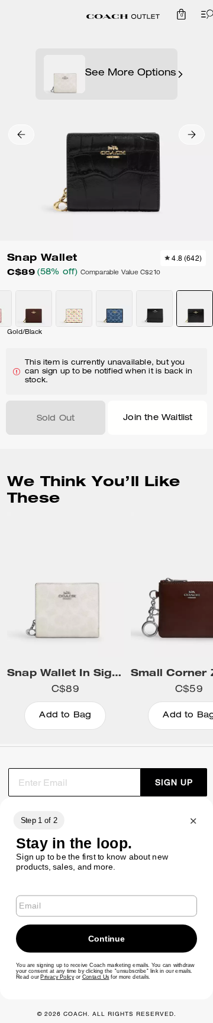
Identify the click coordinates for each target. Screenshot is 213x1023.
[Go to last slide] (21, 134)
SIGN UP (174, 782)
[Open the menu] (205, 14)
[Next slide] (191, 134)
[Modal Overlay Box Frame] (106, 898)
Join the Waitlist (157, 418)
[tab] (123, 16)
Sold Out (56, 419)
